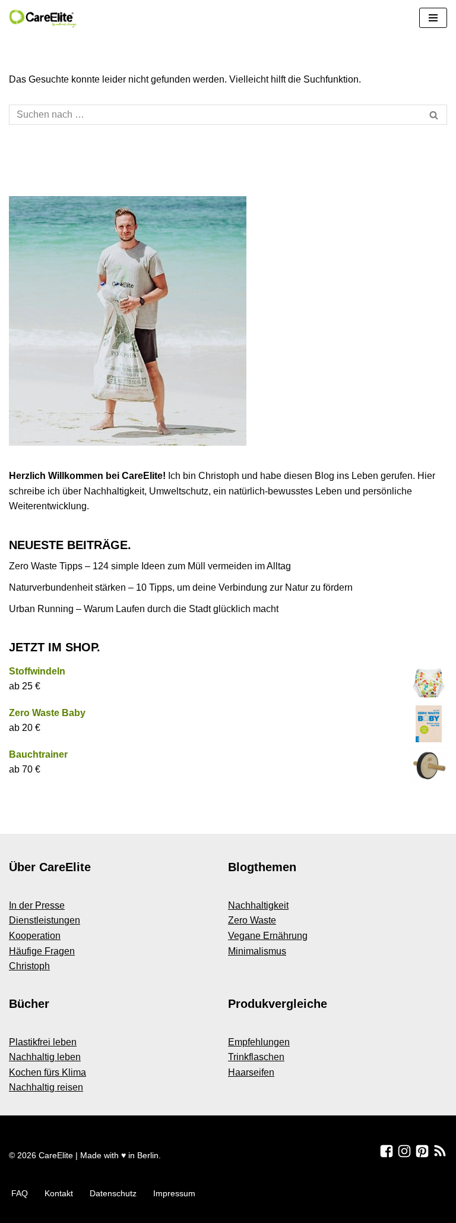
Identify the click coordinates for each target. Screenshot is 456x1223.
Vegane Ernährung (268, 936)
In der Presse (37, 905)
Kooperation (35, 936)
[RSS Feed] (440, 1151)
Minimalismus (257, 951)
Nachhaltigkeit (258, 905)
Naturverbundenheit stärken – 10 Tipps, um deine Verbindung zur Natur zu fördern (181, 587)
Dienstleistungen (44, 920)
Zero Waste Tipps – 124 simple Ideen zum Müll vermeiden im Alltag (150, 566)
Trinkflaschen (256, 1057)
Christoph (29, 966)
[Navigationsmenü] (433, 18)
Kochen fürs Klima (47, 1072)
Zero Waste (252, 920)
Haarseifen (251, 1072)
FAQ (19, 1193)
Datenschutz (113, 1193)
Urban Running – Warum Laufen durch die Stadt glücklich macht (143, 609)
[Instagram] (404, 1151)
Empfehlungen (259, 1042)
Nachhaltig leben (45, 1057)
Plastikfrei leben (43, 1042)
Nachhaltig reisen (46, 1087)
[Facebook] (386, 1151)
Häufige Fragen (42, 951)
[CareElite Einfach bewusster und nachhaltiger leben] (44, 18)
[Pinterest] (422, 1151)
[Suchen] (433, 115)
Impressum (174, 1193)
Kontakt (59, 1193)
